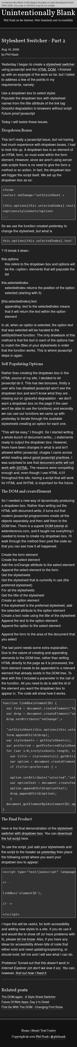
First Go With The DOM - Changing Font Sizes (32, 1007)
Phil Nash (42, 1037)
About (35, 1031)
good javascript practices (50, 457)
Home (25, 1031)
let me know (26, 938)
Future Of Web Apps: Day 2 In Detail (25, 1002)
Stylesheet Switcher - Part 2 (33, 41)
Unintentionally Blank (38, 13)
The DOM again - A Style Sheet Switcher (28, 997)
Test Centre (48, 1031)
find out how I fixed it (31, 973)
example (24, 74)
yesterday (48, 851)
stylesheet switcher (60, 64)
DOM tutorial (54, 525)
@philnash (58, 1037)
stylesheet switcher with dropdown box (37, 831)
